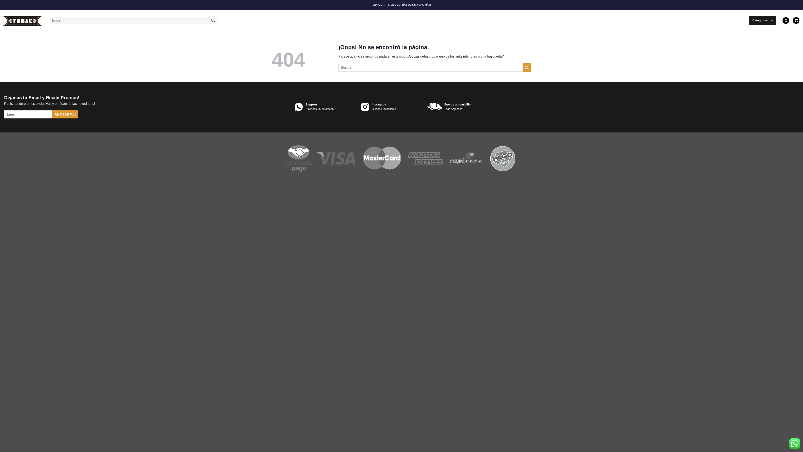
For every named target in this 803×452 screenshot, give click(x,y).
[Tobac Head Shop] (23, 20)
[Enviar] (213, 20)
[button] (762, 20)
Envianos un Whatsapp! (320, 108)
